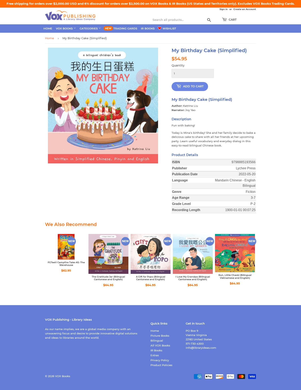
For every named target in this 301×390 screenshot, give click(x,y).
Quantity (178, 65)
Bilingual (156, 340)
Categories (89, 28)
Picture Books (159, 335)
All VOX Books (160, 345)
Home (47, 28)
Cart (232, 19)
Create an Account (244, 9)
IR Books (148, 28)
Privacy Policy (159, 360)
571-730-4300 (195, 343)
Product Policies (161, 365)
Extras (154, 355)
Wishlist (169, 28)
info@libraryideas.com (201, 347)
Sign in (224, 9)
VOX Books (65, 28)
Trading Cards (125, 28)
